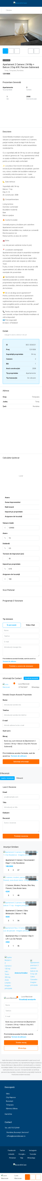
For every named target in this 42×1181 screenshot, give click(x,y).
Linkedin (11, 1154)
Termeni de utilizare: (9, 661)
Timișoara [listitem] (9, 1105)
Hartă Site (8, 1114)
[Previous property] (8, 973)
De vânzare (6, 60)
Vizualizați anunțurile (27, 999)
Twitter (22, 1150)
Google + (22, 1154)
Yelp (21, 1158)
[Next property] (34, 973)
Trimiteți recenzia (21, 836)
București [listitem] (9, 1101)
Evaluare (6, 813)
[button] (30, 51)
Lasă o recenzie (7, 778)
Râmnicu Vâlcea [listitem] (11, 1108)
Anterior (18, 973)
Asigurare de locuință (11, 574)
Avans (5, 533)
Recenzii (6, 818)
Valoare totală (8, 523)
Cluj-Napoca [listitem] (11, 1097)
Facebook (12, 1150)
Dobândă (6, 544)
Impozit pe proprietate (11, 564)
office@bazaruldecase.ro (16, 1136)
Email (5, 792)
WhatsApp (22, 1048)
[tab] (5, 51)
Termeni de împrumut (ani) (13, 554)
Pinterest (12, 1158)
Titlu (4, 802)
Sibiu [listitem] (8, 1094)
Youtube (32, 1154)
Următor (24, 973)
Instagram (33, 1150)
